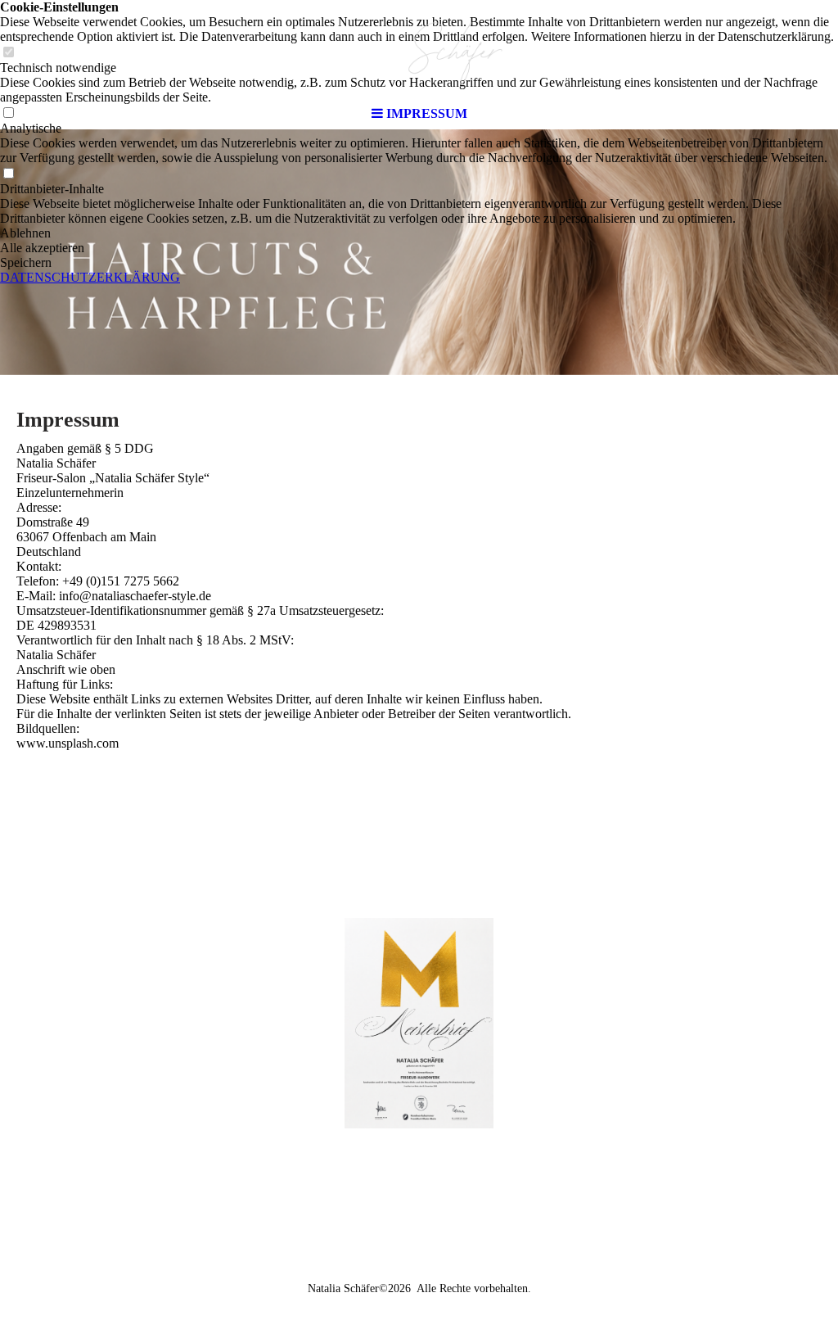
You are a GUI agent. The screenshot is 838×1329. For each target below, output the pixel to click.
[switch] (8, 174)
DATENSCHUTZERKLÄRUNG (90, 277)
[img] (419, 49)
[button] (419, 233)
